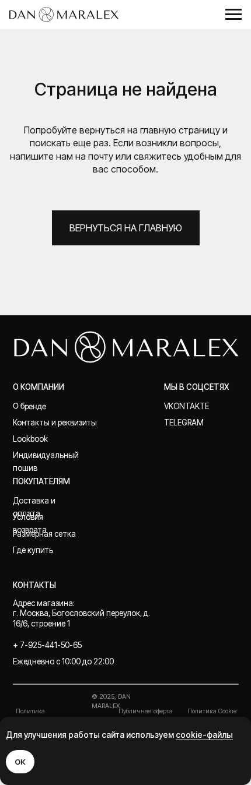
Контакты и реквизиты (55, 422)
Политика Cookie (211, 711)
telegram (184, 422)
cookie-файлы (204, 735)
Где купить (33, 550)
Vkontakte (186, 406)
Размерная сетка (44, 533)
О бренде (29, 406)
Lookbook (30, 438)
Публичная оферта (145, 711)
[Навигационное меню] (233, 14)
